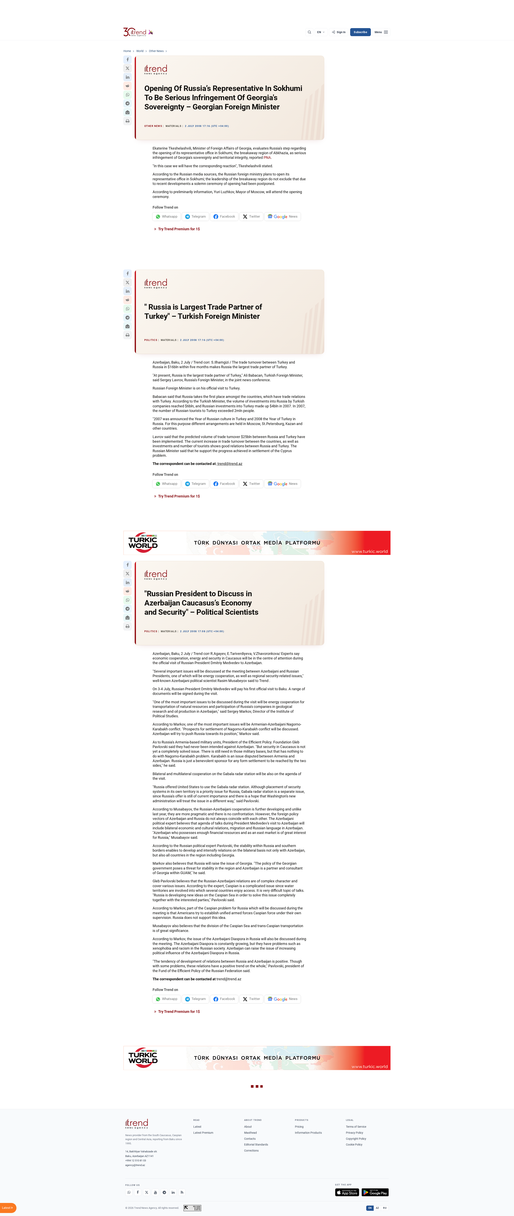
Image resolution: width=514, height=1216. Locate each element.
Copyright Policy (356, 1138)
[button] (127, 59)
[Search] (309, 32)
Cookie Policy (354, 1144)
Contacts (250, 1138)
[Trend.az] (138, 32)
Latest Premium (203, 1132)
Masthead (250, 1132)
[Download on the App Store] (347, 1192)
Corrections (251, 1150)
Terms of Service (356, 1126)
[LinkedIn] (173, 1192)
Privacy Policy (354, 1132)
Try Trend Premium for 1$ (179, 229)
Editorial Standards (256, 1144)
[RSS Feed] (182, 1192)
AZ (377, 1208)
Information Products (308, 1132)
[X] (146, 1192)
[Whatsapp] (129, 1192)
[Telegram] (164, 1192)
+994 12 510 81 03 (135, 1160)
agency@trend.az (135, 1165)
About (248, 1126)
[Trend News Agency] (136, 1124)
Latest (197, 1126)
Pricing (299, 1126)
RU (385, 1208)
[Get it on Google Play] (375, 1192)
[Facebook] (137, 1192)
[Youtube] (155, 1192)
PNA (267, 157)
